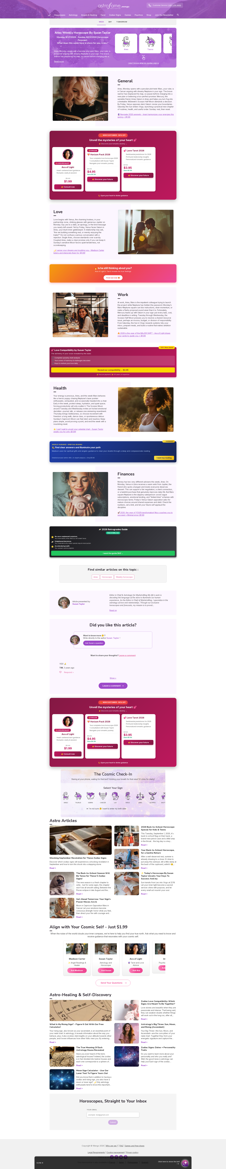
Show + (113, 678)
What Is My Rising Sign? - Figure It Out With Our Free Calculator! (77, 1026)
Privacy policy (132, 1152)
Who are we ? (112, 1146)
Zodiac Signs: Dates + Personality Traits (158, 1049)
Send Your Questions (111, 982)
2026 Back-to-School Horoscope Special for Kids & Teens (157, 828)
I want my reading (164, 458)
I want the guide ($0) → (113, 553)
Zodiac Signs (115, 15)
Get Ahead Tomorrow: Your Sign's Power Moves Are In (93, 900)
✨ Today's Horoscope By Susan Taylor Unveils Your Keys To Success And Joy (157, 876)
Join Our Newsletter (164, 15)
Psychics (139, 15)
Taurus (150, 49)
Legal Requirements (96, 1152)
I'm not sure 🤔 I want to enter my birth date (107, 808)
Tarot (103, 15)
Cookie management (116, 1152)
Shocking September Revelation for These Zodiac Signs (78, 858)
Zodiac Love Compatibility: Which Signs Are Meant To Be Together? (158, 1002)
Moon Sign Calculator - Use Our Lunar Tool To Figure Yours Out (92, 1072)
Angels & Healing (89, 15)
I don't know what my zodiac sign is (143, 63)
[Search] (178, 15)
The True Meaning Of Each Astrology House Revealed (90, 1049)
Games (128, 15)
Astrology (73, 15)
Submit (113, 1122)
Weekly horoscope (124, 577)
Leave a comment (112, 685)
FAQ (121, 1146)
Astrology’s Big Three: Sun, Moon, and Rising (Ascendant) (158, 1026)
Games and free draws (134, 1146)
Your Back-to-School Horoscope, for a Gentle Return (157, 851)
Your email (92, 1110)
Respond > (69, 672)
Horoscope (107, 577)
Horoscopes (59, 15)
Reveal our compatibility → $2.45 (113, 370)
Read (52, 868)
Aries (126, 49)
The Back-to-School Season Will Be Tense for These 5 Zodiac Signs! (93, 876)
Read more (59, 61)
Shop (148, 15)
